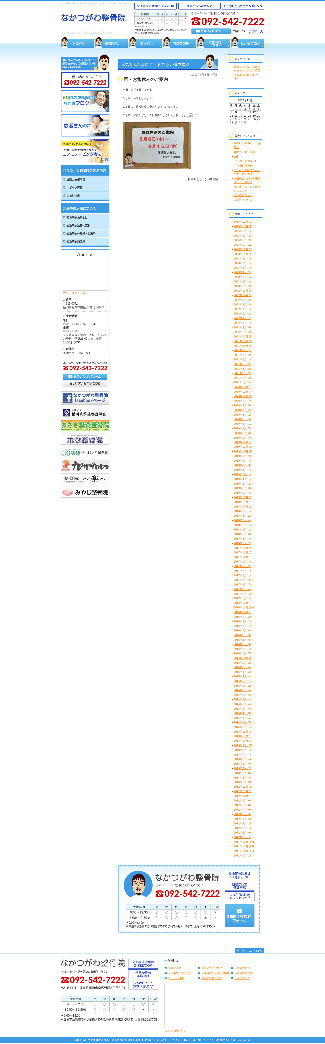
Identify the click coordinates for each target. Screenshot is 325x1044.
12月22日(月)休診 (244, 151)
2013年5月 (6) (242, 763)
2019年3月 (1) (242, 483)
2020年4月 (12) (243, 423)
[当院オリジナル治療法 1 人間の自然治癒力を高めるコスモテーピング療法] (85, 162)
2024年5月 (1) (242, 231)
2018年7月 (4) (242, 520)
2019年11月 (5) (243, 446)
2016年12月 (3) (243, 602)
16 (240, 115)
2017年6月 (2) (242, 575)
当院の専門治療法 (211, 968)
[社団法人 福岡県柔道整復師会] (85, 417)
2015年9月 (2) (242, 662)
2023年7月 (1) (242, 263)
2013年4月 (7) (242, 768)
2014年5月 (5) (242, 708)
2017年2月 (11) (243, 593)
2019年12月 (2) (243, 442)
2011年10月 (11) (244, 851)
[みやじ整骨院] (85, 496)
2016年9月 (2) (242, 616)
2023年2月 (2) (242, 281)
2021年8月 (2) (242, 354)
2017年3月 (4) (242, 589)
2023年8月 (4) (242, 258)
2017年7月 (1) (242, 570)
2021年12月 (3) (243, 336)
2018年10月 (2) (243, 506)
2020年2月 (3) (242, 433)
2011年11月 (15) (244, 846)
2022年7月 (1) (242, 309)
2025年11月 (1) (243, 226)
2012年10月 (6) (243, 796)
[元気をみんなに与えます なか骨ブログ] (85, 111)
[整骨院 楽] (85, 483)
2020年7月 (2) (242, 410)
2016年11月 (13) (244, 607)
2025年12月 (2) (243, 221)
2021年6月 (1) (242, 359)
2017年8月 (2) (242, 566)
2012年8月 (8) (242, 805)
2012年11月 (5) (243, 791)
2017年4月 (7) (242, 584)
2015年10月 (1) (243, 658)
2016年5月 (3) (242, 635)
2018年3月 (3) (242, 534)
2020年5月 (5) (242, 419)
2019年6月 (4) (242, 469)
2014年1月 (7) (242, 727)
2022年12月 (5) (243, 290)
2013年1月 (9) (242, 782)
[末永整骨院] (85, 443)
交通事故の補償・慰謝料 (215, 973)
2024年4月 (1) (242, 235)
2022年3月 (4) (242, 322)
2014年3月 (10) (243, 717)
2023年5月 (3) (242, 267)
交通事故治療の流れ (180, 973)
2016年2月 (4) (242, 648)
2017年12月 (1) (243, 547)
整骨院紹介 (174, 968)
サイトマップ (242, 978)
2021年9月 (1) (242, 350)
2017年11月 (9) (243, 552)
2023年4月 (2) (242, 272)
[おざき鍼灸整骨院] (85, 430)
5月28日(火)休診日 (245, 161)
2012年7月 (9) (242, 809)
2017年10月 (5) (243, 557)
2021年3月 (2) (242, 373)
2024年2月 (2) (242, 240)
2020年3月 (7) (242, 428)
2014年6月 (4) (242, 704)
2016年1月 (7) (242, 653)
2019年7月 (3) (242, 465)
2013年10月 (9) (243, 740)
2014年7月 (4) (242, 699)
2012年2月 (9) (242, 832)
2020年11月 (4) (243, 391)
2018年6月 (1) (242, 525)
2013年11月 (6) (243, 736)
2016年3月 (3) (242, 644)
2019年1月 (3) (242, 492)
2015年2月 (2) (242, 685)
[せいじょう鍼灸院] (85, 457)
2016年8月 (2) (242, 621)
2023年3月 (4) (242, 277)
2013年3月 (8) (242, 773)
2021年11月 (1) (243, 341)
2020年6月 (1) (242, 414)
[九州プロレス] (85, 470)
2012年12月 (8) (243, 786)
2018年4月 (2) (242, 529)
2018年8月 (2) (242, 515)
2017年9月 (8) (242, 561)
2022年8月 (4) (242, 304)
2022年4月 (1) (242, 318)
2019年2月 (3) (242, 488)
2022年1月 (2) (242, 331)
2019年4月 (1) (242, 479)
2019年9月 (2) (242, 456)
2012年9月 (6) (242, 800)
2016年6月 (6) (242, 630)
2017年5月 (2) (242, 580)
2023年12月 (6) (243, 249)
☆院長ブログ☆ (243, 195)
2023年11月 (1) (243, 254)
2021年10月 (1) (243, 345)
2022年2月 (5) (242, 327)
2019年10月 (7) (243, 451)
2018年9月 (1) (242, 511)
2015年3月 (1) (242, 681)
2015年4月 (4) (242, 676)
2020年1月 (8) (242, 437)
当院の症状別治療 (211, 978)
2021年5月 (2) (242, 364)
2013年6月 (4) (242, 759)
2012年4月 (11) (243, 823)
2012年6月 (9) (242, 814)
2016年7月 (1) (242, 625)
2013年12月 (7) (243, 731)
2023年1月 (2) (242, 286)
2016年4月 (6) (242, 639)
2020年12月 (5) (243, 387)
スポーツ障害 (176, 978)
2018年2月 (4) (242, 538)
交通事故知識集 (243, 973)
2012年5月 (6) (242, 818)
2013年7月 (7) (242, 754)
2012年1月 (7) (242, 837)
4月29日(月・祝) (243, 165)
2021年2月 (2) (242, 377)
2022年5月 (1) (242, 313)
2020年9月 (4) (242, 400)
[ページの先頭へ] (249, 950)
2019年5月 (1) (242, 474)
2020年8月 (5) (242, 405)
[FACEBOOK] (85, 403)
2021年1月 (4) (242, 382)
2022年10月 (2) (243, 295)
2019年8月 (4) (242, 460)
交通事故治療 (242, 968)
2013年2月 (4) (242, 777)
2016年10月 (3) (243, 612)
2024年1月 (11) (243, 244)
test (236, 156)
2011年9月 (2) (242, 855)
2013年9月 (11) (243, 745)
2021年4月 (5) (242, 368)
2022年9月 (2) (242, 299)
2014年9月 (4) (242, 690)
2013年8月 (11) (243, 750)
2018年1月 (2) (242, 543)
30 (240, 122)
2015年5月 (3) (242, 671)
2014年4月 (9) (242, 713)
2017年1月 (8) (242, 598)
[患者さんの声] (85, 135)
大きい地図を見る (74, 293)
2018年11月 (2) (243, 502)
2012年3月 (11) (243, 828)
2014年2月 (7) (242, 722)
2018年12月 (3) (243, 497)
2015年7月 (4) (242, 667)
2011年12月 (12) (244, 841)
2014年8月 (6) (242, 694)
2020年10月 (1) (243, 396)
